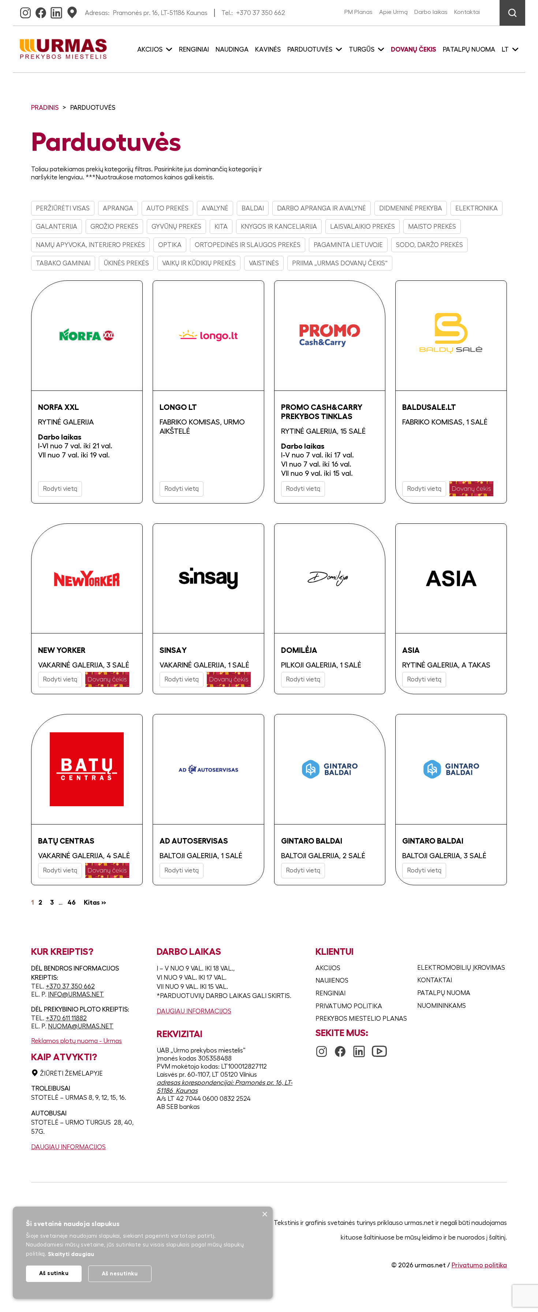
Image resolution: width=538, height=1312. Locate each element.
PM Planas (358, 12)
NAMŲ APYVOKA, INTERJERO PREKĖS (90, 245)
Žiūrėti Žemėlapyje (71, 1073)
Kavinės (268, 49)
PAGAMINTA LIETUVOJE (348, 245)
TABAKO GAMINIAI (63, 263)
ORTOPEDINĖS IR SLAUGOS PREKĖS (247, 245)
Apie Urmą (393, 12)
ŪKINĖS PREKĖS (126, 263)
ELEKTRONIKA (476, 208)
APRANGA (118, 208)
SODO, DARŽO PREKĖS (429, 245)
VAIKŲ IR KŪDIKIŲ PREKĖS (199, 263)
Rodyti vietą (60, 488)
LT (505, 49)
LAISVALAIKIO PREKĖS (362, 226)
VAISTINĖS (264, 263)
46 (71, 902)
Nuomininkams (441, 1005)
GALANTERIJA (56, 226)
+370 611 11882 (66, 1018)
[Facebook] (41, 10)
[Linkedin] (56, 10)
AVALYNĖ (215, 208)
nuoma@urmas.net (80, 1026)
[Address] (72, 10)
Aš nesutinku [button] (120, 1273)
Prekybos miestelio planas (361, 1018)
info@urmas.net (76, 994)
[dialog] (143, 1253)
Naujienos (331, 980)
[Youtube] (379, 1047)
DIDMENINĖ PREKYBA (410, 208)
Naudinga (232, 49)
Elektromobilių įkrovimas (461, 967)
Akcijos (327, 968)
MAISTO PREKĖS (432, 226)
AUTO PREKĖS (167, 208)
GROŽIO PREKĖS (114, 226)
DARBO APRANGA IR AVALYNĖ (321, 208)
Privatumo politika (348, 1006)
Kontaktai (467, 12)
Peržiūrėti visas (63, 208)
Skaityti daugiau (71, 1254)
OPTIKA (170, 245)
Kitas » (95, 902)
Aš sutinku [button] (53, 1273)
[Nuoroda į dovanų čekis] (471, 488)
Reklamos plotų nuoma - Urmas (76, 1041)
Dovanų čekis (413, 49)
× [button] (264, 1214)
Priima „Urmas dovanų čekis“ (340, 263)
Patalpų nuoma (469, 49)
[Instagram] (25, 10)
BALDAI (253, 208)
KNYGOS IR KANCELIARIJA (279, 226)
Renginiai (194, 49)
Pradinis (45, 107)
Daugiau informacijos (68, 1147)
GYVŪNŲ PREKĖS (176, 226)
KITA (221, 226)
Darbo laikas (431, 12)
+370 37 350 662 (260, 13)
